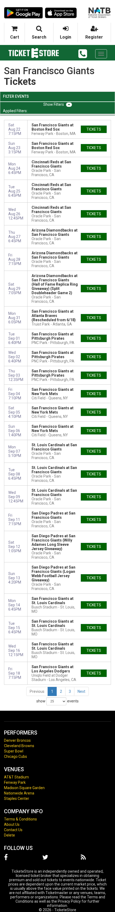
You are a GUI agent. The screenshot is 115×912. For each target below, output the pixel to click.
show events (57, 701)
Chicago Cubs (15, 756)
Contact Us (13, 830)
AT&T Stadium (16, 777)
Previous (37, 691)
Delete (9, 835)
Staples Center (16, 798)
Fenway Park (15, 782)
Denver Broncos (17, 740)
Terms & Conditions (20, 819)
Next (81, 691)
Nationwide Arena (19, 793)
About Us (12, 824)
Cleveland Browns (19, 746)
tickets (93, 129)
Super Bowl (13, 751)
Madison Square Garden (24, 788)
